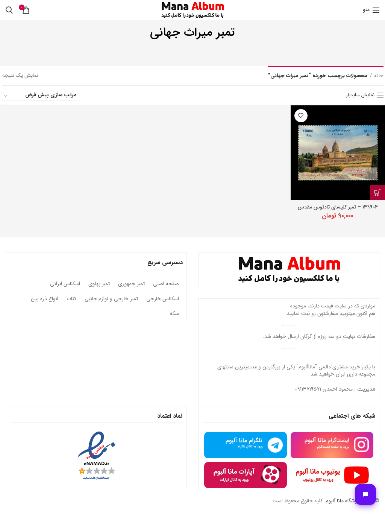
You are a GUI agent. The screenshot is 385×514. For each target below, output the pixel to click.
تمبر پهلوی (99, 284)
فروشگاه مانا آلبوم (344, 501)
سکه (174, 314)
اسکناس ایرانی (65, 284)
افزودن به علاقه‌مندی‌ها (301, 115)
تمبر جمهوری (131, 284)
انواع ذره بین (44, 299)
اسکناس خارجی (162, 299)
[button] (377, 192)
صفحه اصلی (166, 284)
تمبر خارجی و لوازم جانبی (111, 299)
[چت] (365, 494)
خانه (378, 76)
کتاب (71, 299)
